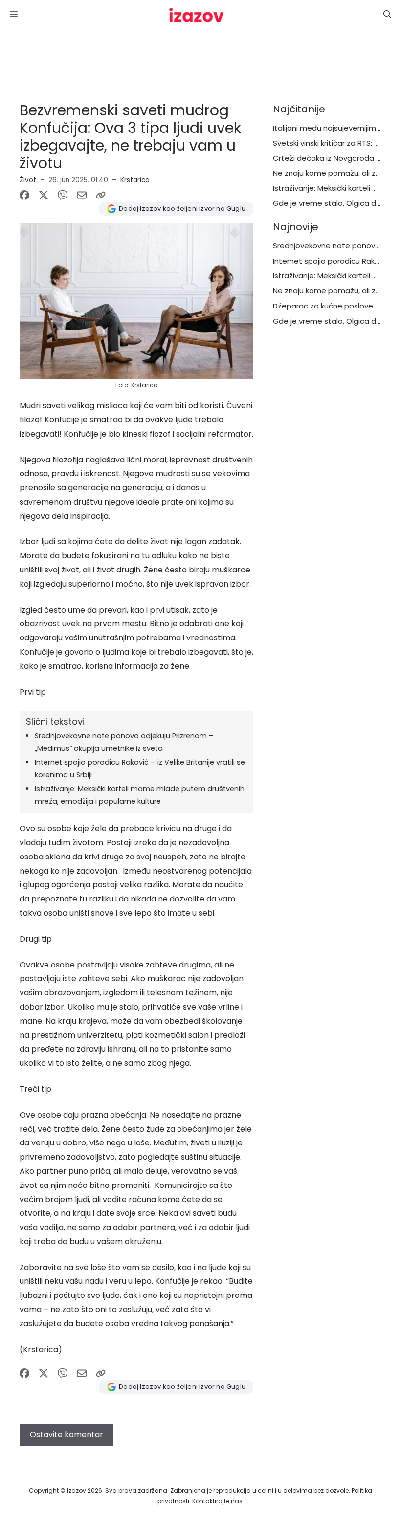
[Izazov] (196, 14)
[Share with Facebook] (24, 195)
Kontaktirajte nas (217, 1501)
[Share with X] (43, 195)
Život (28, 180)
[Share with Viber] (62, 195)
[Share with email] (82, 195)
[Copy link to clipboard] (101, 195)
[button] (387, 14)
